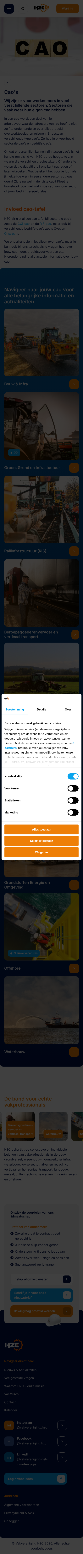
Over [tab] (68, 709)
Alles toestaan (41, 829)
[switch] (73, 788)
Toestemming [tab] (15, 709)
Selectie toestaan (41, 840)
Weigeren (41, 852)
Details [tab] (41, 709)
